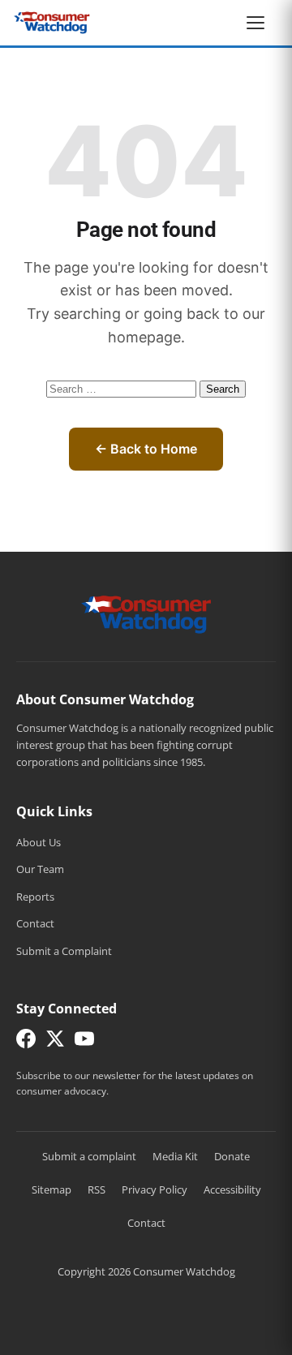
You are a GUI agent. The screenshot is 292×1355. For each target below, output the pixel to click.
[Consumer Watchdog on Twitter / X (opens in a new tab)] (55, 1042)
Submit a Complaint (64, 951)
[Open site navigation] (259, 22)
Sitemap (51, 1189)
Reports (35, 896)
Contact (35, 923)
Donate (232, 1156)
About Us (38, 842)
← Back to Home (146, 449)
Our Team (40, 869)
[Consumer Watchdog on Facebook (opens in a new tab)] (26, 1042)
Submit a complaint (89, 1156)
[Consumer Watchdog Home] (146, 613)
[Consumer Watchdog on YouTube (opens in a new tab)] (84, 1042)
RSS (96, 1189)
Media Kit (175, 1156)
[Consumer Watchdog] (52, 22)
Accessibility (232, 1189)
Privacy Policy (154, 1189)
